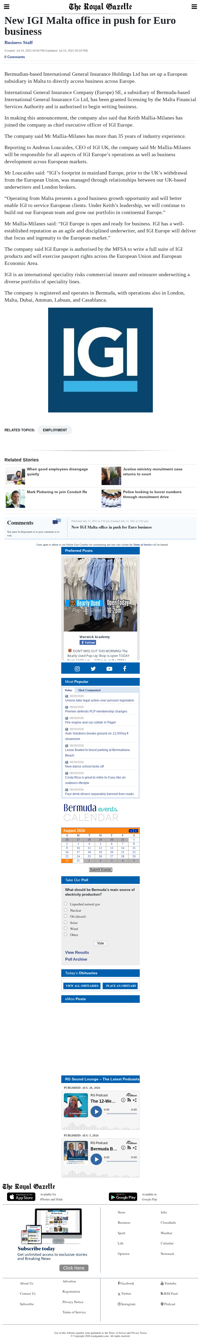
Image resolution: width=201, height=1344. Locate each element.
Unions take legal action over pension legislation (99, 700)
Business (124, 1222)
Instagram (128, 1304)
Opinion (124, 1253)
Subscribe (27, 1304)
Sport (121, 1233)
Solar (73, 922)
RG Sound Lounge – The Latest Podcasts (102, 1079)
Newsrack (167, 1253)
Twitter (125, 1293)
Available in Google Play (149, 1196)
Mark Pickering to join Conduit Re (57, 492)
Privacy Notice (73, 1301)
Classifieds (168, 1222)
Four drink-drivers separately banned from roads (99, 794)
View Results (77, 952)
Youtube (170, 1283)
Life (121, 1243)
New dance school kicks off (84, 766)
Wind (74, 928)
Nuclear (75, 910)
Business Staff (18, 42)
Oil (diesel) (78, 916)
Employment (55, 429)
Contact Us (28, 1293)
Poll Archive (76, 959)
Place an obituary (121, 986)
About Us (26, 1283)
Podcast (169, 1304)
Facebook (127, 1283)
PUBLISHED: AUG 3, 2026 (81, 1135)
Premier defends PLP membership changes (96, 711)
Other (74, 934)
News (121, 1212)
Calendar (167, 1243)
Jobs (164, 1212)
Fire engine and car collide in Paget (90, 722)
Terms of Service (142, 544)
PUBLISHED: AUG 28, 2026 (82, 1088)
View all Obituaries (82, 986)
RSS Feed (170, 1293)
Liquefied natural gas (85, 904)
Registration (71, 1291)
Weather (166, 1233)
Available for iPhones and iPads (51, 1196)
